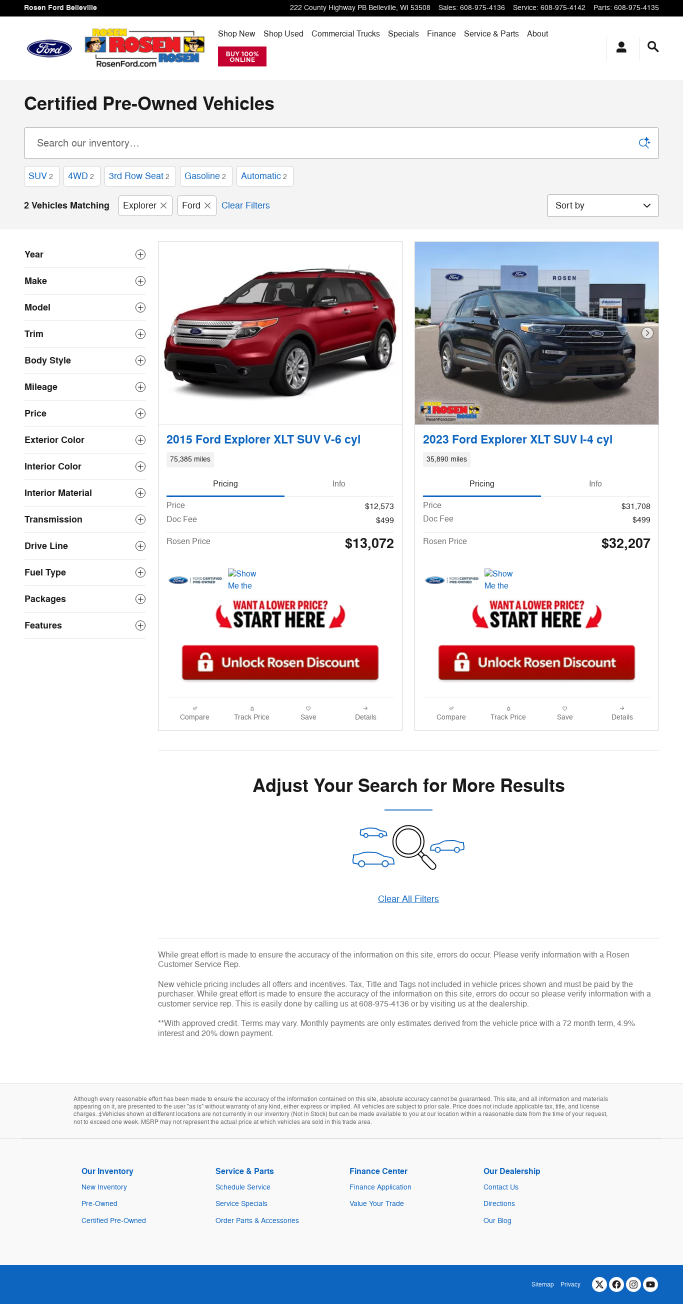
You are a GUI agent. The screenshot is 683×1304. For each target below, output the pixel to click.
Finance (441, 34)
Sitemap (543, 1284)
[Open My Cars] (618, 48)
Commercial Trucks (346, 34)
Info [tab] (339, 484)
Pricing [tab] (225, 484)
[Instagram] (633, 1284)
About (537, 34)
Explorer (139, 205)
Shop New (237, 34)
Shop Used (284, 34)
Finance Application (381, 1187)
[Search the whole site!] (653, 47)
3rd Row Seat (139, 176)
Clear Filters (246, 205)
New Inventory (104, 1187)
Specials (403, 34)
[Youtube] (650, 1284)
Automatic (264, 176)
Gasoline (205, 176)
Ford (191, 205)
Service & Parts (491, 34)
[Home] (49, 48)
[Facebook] (616, 1284)
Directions (499, 1204)
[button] (280, 459)
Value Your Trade (377, 1204)
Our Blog (498, 1220)
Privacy (570, 1284)
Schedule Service (243, 1187)
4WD (81, 176)
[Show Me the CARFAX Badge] (247, 580)
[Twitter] (599, 1284)
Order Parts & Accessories (257, 1220)
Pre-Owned (100, 1204)
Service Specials (242, 1204)
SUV (40, 176)
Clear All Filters (408, 899)
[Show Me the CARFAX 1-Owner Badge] (503, 580)
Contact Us (501, 1187)
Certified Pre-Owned (114, 1220)
